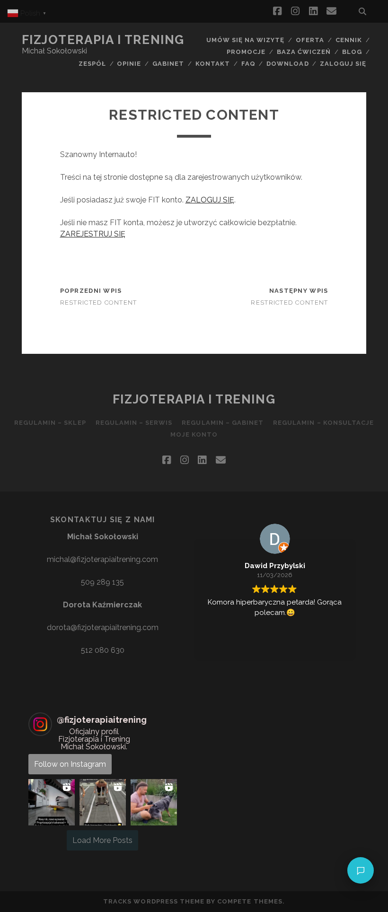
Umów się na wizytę (245, 40)
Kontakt (212, 63)
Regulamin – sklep (50, 422)
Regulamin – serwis (134, 422)
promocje (246, 51)
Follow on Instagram (70, 764)
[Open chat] (360, 870)
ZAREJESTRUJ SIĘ (92, 233)
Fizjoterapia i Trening (103, 40)
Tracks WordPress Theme (153, 901)
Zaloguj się (343, 63)
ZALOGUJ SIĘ (209, 199)
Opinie (129, 63)
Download (287, 63)
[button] (51, 802)
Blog (352, 51)
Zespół (92, 63)
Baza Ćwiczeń (304, 51)
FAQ (248, 63)
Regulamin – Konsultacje (323, 422)
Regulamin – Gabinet (223, 422)
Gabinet (168, 63)
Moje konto (194, 434)
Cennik (348, 40)
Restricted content (98, 302)
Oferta (310, 40)
